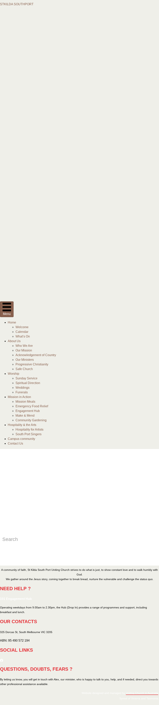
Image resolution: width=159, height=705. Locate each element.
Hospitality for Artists (29, 429)
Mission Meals (25, 401)
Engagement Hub (28, 411)
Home (12, 322)
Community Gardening (31, 420)
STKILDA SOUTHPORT (17, 4)
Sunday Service (26, 378)
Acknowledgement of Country (36, 355)
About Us (14, 341)
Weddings (22, 387)
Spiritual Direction (28, 383)
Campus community (21, 438)
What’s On (23, 336)
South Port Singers (28, 434)
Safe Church (24, 369)
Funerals (22, 392)
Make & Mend (25, 415)
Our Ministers (25, 359)
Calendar (22, 331)
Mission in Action (19, 397)
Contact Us (15, 443)
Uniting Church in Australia (142, 693)
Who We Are (24, 345)
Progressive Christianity (32, 364)
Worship (13, 373)
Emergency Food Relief (32, 406)
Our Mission (24, 350)
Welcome (22, 327)
